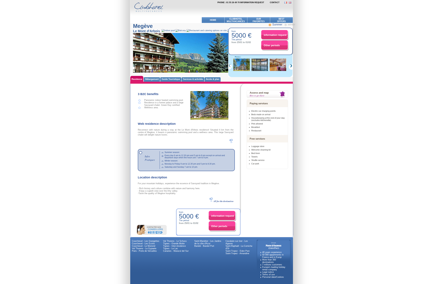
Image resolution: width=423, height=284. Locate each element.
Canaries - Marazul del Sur (176, 251)
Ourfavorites (259, 20)
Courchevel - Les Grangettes (145, 241)
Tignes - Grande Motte (174, 243)
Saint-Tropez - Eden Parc (238, 251)
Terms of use (268, 274)
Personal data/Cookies (273, 277)
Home (213, 20)
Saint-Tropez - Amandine (237, 253)
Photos (237, 57)
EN (291, 2)
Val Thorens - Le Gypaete (144, 248)
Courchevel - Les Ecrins (143, 243)
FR (286, 2)
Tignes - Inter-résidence (174, 246)
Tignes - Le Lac (170, 248)
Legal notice (268, 272)
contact (274, 2)
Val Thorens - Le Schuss (175, 241)
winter (291, 24)
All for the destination (223, 201)
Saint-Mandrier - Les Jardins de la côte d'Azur (207, 242)
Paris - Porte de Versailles (144, 251)
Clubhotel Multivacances (236, 20)
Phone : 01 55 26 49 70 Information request (240, 2)
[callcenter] (152, 229)
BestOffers (281, 20)
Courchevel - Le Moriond (143, 246)
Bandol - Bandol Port (204, 246)
